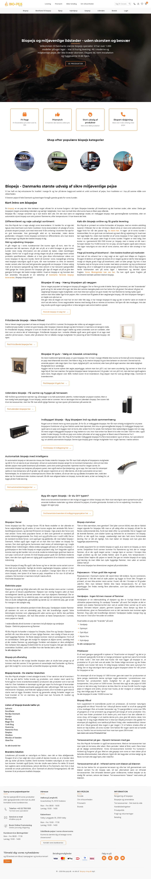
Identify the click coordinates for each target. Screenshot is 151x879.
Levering (48, 4)
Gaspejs (87, 11)
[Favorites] (142, 4)
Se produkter (75, 63)
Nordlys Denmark (12, 714)
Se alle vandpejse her (86, 644)
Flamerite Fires (11, 730)
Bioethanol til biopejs (43, 11)
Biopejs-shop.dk (86, 871)
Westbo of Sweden (13, 737)
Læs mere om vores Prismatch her (91, 733)
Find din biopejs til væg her (54, 312)
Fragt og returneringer (123, 813)
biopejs (11, 208)
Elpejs (60, 11)
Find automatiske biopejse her (19, 487)
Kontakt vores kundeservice (53, 843)
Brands (114, 11)
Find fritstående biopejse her (19, 344)
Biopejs (25, 11)
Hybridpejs (73, 11)
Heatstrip (9, 727)
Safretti (8, 708)
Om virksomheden (87, 4)
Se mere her (113, 230)
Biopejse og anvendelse (124, 799)
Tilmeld (7, 861)
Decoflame (9, 711)
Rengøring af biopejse (123, 796)
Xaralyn (8, 716)
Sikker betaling (71, 4)
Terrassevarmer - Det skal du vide (128, 803)
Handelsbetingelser (122, 806)
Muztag (8, 719)
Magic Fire (9, 722)
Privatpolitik (119, 810)
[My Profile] (138, 4)
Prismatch (58, 4)
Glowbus (9, 735)
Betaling (117, 817)
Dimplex (8, 732)
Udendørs (101, 11)
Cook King (9, 724)
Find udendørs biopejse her (19, 409)
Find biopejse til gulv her (53, 383)
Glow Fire (9, 740)
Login (126, 11)
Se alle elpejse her (13, 650)
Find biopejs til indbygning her (55, 448)
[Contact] (134, 4)
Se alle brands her (13, 745)
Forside (80, 796)
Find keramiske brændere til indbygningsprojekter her (65, 513)
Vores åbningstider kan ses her (100, 272)
